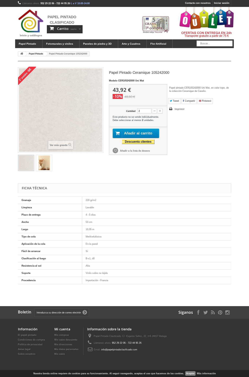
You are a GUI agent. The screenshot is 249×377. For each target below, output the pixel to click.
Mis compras (61, 335)
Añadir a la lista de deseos (134, 150)
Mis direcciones (63, 344)
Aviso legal (24, 349)
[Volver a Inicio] (21, 54)
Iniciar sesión (221, 3)
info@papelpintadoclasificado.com (119, 349)
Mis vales (59, 354)
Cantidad (130, 111)
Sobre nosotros (26, 354)
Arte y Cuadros (131, 43)
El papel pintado (27, 335)
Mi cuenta (62, 329)
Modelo (113, 80)
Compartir (189, 100)
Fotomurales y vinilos (59, 43)
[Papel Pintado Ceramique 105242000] (26, 163)
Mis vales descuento (65, 339)
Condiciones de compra (31, 339)
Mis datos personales (66, 349)
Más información (206, 373)
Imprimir (179, 109)
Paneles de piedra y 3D (97, 43)
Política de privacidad (30, 344)
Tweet (175, 100)
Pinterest (206, 100)
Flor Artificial (158, 43)
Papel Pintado (27, 43)
